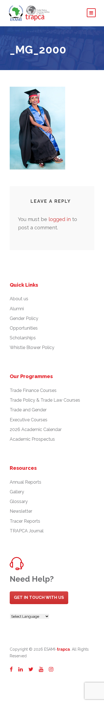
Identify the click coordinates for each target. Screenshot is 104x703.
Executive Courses (28, 419)
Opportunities (24, 328)
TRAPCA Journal (27, 530)
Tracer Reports (25, 521)
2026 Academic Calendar (36, 429)
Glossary (19, 501)
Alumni (17, 308)
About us (19, 298)
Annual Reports (25, 482)
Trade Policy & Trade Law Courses (45, 400)
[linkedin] (20, 669)
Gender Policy (24, 318)
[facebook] (11, 669)
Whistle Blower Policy (32, 347)
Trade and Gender (28, 409)
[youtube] (41, 669)
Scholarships (23, 337)
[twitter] (30, 669)
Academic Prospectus (32, 439)
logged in (60, 219)
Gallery (17, 491)
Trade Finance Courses (33, 390)
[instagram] (51, 669)
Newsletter (21, 511)
